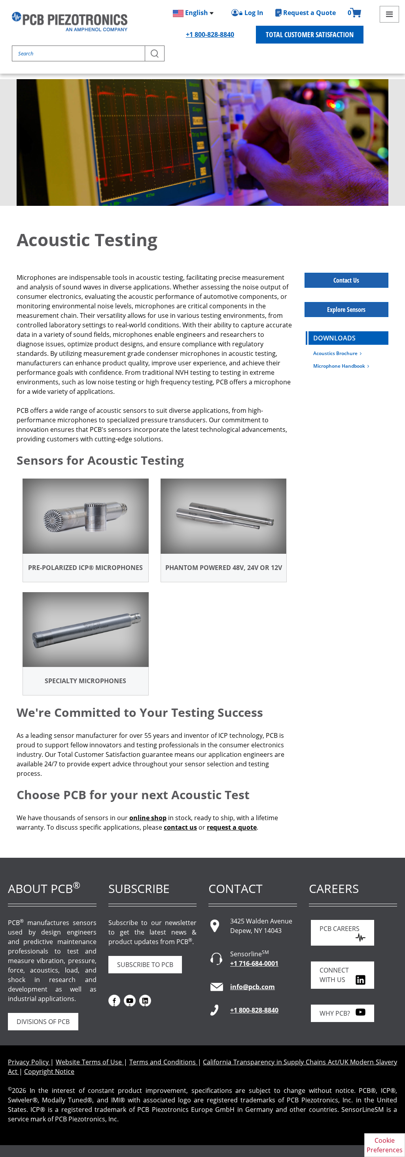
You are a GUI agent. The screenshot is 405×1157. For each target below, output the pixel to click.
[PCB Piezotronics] (69, 21)
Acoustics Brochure (336, 353)
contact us (180, 827)
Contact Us (346, 280)
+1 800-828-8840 (210, 34)
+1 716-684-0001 (254, 963)
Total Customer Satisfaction (310, 34)
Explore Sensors (346, 309)
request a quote (232, 827)
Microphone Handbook (340, 366)
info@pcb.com (252, 986)
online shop (148, 817)
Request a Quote (309, 12)
